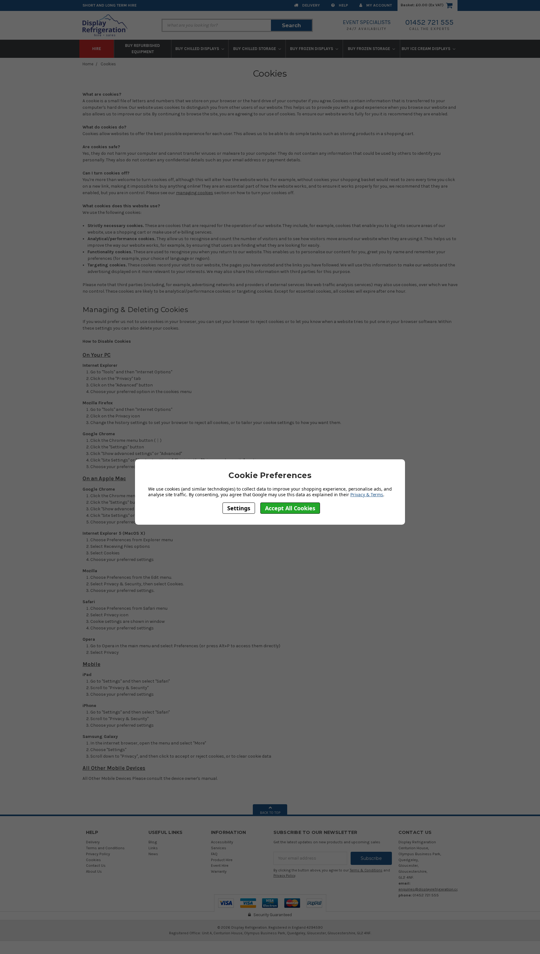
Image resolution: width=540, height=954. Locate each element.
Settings (238, 508)
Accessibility (222, 842)
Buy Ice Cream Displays (426, 48)
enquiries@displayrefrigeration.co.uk (431, 889)
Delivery (310, 5)
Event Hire (219, 865)
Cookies (108, 64)
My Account (378, 5)
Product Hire (221, 859)
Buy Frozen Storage (369, 48)
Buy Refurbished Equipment (142, 48)
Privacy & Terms (366, 494)
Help (343, 5)
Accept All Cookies (290, 508)
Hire (96, 48)
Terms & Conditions (366, 870)
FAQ (214, 853)
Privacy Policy (98, 853)
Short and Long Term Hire (109, 5)
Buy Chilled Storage (255, 48)
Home (87, 64)
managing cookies (194, 192)
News (153, 853)
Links (153, 847)
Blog (152, 842)
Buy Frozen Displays (312, 48)
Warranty (219, 871)
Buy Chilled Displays (197, 48)
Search (291, 25)
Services (218, 847)
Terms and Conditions (105, 847)
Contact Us (96, 865)
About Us (94, 871)
